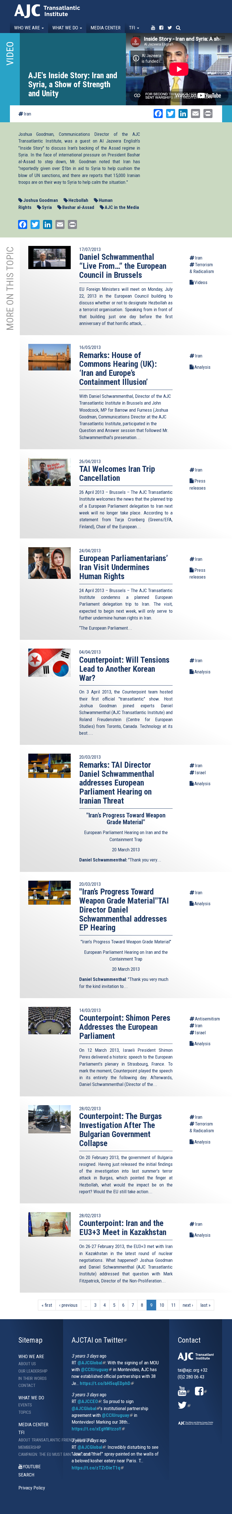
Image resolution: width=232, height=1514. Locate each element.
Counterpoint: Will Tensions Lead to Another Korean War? (124, 669)
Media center (106, 27)
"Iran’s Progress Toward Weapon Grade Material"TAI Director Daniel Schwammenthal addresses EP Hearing (124, 910)
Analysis (202, 367)
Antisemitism (205, 1019)
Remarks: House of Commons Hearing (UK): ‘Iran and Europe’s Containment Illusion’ (118, 368)
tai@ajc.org (188, 1370)
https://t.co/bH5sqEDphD (107, 1383)
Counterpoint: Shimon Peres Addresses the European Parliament (124, 1027)
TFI (132, 27)
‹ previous (68, 1305)
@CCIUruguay (96, 1369)
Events (25, 1405)
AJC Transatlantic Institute (47, 11)
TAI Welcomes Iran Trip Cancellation (117, 473)
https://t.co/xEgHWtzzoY (98, 1429)
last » (205, 1305)
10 (162, 1305)
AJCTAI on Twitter (99, 1340)
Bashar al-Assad (78, 207)
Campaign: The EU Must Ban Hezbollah (41, 1454)
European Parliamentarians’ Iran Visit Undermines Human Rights (123, 567)
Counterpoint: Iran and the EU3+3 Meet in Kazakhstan (122, 1227)
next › (188, 1305)
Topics (24, 1412)
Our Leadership (33, 1371)
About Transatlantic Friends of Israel (41, 1440)
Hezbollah (78, 200)
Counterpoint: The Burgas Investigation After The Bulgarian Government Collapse (120, 1129)
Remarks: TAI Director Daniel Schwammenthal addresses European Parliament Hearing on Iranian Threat (116, 783)
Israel (200, 772)
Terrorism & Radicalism (202, 268)
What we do (65, 27)
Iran (27, 114)
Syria (47, 207)
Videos (200, 282)
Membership (29, 1447)
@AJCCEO (89, 1401)
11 (173, 1305)
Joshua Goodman (40, 200)
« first (47, 1305)
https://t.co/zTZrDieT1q (98, 1468)
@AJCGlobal (92, 1362)
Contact (26, 1385)
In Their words (32, 1378)
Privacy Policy (31, 1488)
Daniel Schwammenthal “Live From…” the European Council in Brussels (122, 266)
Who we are (27, 27)
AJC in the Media (122, 207)
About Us (27, 1363)
